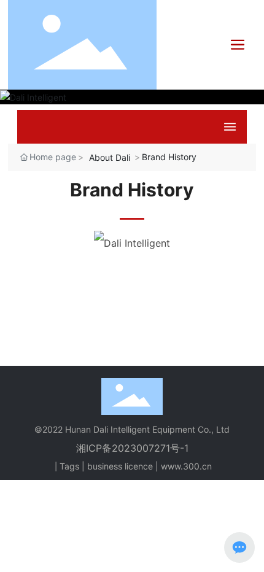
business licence (120, 466)
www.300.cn (186, 466)
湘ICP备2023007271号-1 (132, 448)
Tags (69, 466)
